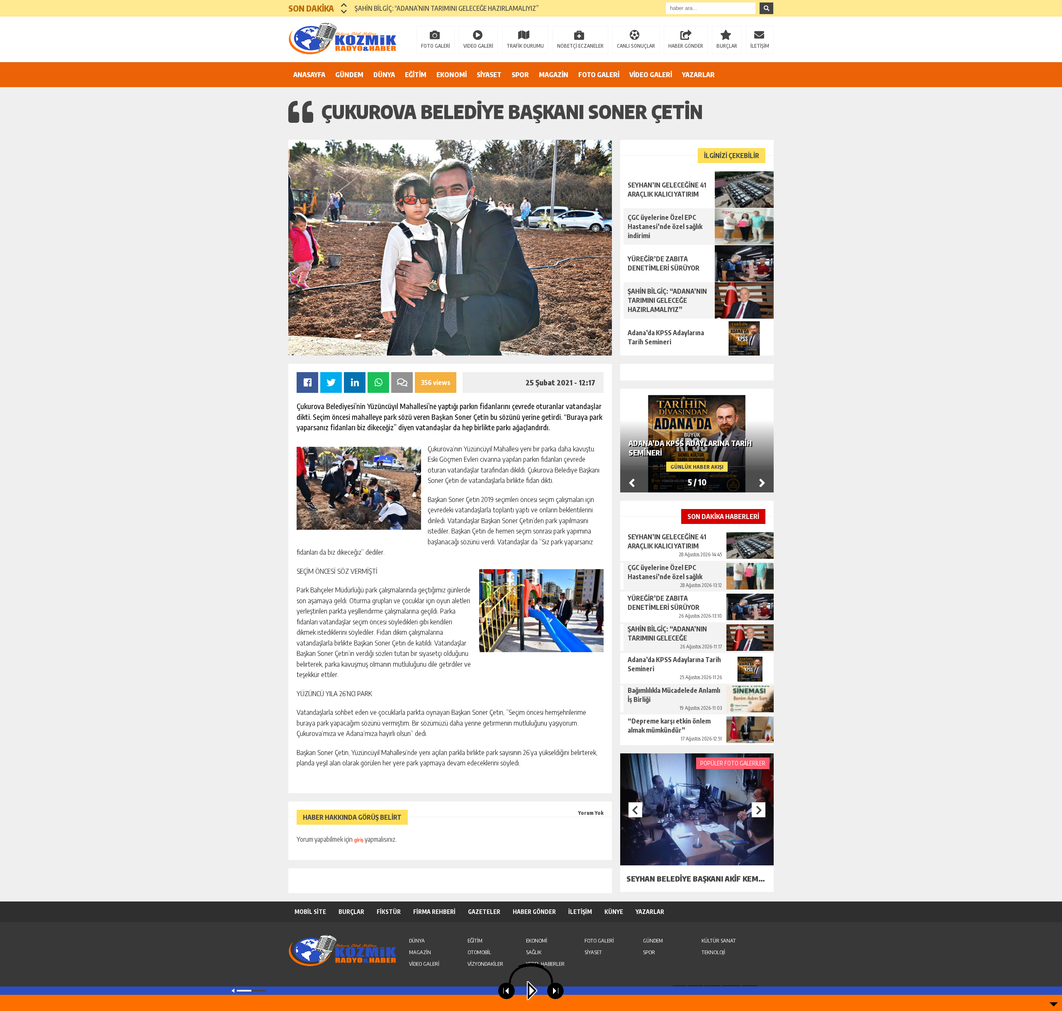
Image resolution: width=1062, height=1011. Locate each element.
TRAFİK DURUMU (525, 46)
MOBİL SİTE (310, 911)
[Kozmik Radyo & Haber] (342, 38)
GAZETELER (484, 911)
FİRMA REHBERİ (434, 911)
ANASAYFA (309, 75)
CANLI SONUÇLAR (636, 46)
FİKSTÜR (389, 911)
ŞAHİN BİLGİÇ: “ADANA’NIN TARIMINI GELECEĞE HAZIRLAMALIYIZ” (446, 8)
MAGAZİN (553, 75)
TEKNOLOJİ (713, 952)
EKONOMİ (451, 75)
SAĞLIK (533, 952)
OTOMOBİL (479, 952)
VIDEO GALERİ (478, 46)
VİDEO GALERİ (650, 75)
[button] (344, 5)
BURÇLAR (726, 46)
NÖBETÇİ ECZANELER (580, 46)
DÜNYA (384, 75)
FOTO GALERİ (435, 46)
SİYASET (489, 75)
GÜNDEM (349, 75)
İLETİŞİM (759, 46)
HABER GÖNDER (685, 46)
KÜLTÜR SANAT (719, 940)
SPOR (520, 75)
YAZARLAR (698, 75)
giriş (358, 840)
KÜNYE (613, 911)
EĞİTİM (415, 75)
